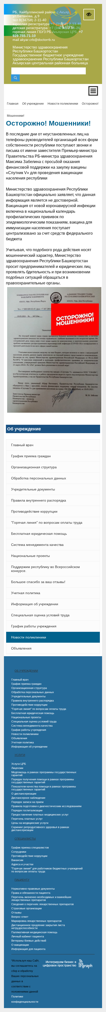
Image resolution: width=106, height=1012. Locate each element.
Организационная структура (34, 467)
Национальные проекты (30, 556)
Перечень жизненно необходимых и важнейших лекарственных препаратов (41, 898)
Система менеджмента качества (37, 545)
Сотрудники (18, 851)
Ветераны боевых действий (28, 940)
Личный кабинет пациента (27, 936)
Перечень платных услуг (27, 818)
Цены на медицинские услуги (29, 822)
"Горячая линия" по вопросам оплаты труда (46, 522)
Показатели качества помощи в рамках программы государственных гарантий (43, 788)
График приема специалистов (30, 847)
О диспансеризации (23, 793)
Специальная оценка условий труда (40, 615)
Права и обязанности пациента (30, 892)
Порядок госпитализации (26, 810)
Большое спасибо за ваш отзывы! (38, 582)
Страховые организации (26, 908)
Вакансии (17, 860)
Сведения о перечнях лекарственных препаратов (42, 904)
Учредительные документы (33, 489)
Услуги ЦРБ (18, 763)
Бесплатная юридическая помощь (39, 534)
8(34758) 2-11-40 (32, 20)
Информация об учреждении (34, 604)
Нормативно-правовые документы (33, 888)
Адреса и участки (22, 864)
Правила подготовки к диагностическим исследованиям (46, 806)
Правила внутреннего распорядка (38, 500)
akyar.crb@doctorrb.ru (37, 40)
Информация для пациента (28, 948)
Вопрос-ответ (19, 916)
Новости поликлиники (28, 637)
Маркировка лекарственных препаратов (36, 920)
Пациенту (22, 879)
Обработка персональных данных (38, 478)
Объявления (21, 648)
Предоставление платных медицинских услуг (40, 814)
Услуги (20, 754)
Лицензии (17, 768)
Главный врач (22, 445)
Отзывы (16, 912)
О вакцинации (20, 944)
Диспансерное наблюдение (28, 797)
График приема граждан (31, 456)
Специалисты (25, 838)
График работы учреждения (33, 626)
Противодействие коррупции (34, 511)
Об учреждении (26, 670)
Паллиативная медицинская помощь (34, 932)
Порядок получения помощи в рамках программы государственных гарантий (42, 781)
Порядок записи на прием (27, 801)
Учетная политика (25, 593)
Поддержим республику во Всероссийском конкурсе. (45, 569)
